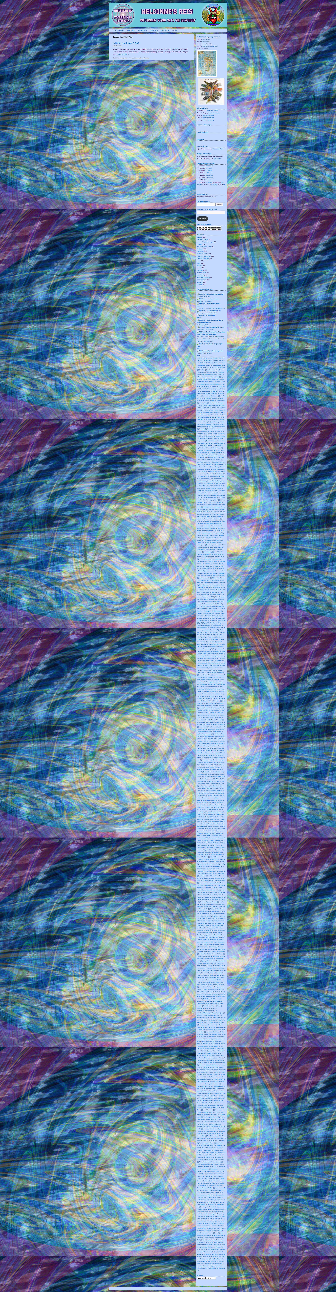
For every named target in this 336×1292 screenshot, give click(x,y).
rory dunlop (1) (220, 987)
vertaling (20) (218, 1202)
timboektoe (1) (211, 1162)
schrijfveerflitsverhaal (203, 277)
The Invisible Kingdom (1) (206, 1093)
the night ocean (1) (209, 1110)
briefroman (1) (201, 466)
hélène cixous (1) (202, 672)
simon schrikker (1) (215, 1024)
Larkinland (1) (203, 795)
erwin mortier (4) (202, 592)
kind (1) (204, 779)
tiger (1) (206, 1159)
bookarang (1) (218, 459)
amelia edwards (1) (203, 393)
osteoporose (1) (204, 923)
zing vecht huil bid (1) (214, 1261)
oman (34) (208, 911)
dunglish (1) (200, 566)
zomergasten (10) (218, 1263)
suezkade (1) (203, 1053)
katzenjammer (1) (204, 774)
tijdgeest (199, 284)
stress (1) (206, 1050)
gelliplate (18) (216, 623)
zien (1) (199, 1261)
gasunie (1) (205, 620)
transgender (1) (215, 1169)
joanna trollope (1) (213, 745)
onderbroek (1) (216, 911)
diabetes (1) (214, 542)
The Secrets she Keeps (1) (212, 1133)
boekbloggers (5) (202, 455)
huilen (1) (212, 708)
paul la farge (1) (218, 932)
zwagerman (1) (213, 1268)
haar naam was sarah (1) (204, 651)
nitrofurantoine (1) (204, 894)
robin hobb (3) (208, 982)
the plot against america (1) (211, 1117)
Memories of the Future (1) (205, 852)
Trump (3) (206, 1178)
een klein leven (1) (210, 571)
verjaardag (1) (201, 1202)
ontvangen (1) (207, 916)
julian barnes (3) (211, 767)
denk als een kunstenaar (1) (212, 540)
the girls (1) (214, 1081)
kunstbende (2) (206, 790)
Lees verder (123, 54)
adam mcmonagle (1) (211, 374)
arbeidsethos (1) (210, 417)
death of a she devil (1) (206, 537)
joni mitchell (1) (208, 757)
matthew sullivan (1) (216, 845)
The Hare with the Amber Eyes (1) (207, 1088)
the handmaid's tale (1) (218, 1086)
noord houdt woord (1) (204, 899)
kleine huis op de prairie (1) (213, 781)
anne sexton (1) (213, 407)
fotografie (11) (210, 611)
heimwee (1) (213, 667)
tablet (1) (206, 1060)
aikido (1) (219, 381)
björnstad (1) (201, 450)
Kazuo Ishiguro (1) (215, 774)
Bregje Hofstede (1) (219, 464)
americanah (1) (213, 393)
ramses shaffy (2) (213, 968)
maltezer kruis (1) (219, 826)
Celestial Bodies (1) (213, 471)
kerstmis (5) (219, 776)
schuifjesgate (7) (202, 1017)
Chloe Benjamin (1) (217, 478)
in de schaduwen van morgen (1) (209, 715)
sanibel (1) (222, 994)
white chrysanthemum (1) (209, 1240)
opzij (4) (209, 918)
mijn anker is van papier (204, 246)
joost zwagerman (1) (208, 760)
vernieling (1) (210, 1202)
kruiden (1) (218, 788)
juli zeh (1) (211, 764)
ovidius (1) (208, 925)
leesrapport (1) (207, 800)
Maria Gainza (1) (207, 835)
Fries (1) (214, 618)
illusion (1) (202, 712)
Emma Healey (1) (204, 585)
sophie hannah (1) (207, 1039)
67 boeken (214, 184)
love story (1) (211, 816)
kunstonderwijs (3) (202, 793)
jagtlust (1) (200, 734)
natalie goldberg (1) (210, 880)
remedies (205, 44)
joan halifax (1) (203, 745)
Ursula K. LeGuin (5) (208, 1188)
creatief (199, 244)
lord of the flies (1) (209, 814)
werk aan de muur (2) (208, 1233)
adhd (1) (221, 374)
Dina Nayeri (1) (218, 547)
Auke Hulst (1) (211, 429)
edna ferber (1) (219, 568)
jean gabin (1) (201, 741)
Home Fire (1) (212, 696)
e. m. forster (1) (215, 566)
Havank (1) (207, 665)
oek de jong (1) (209, 906)
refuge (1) (213, 972)
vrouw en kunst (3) (211, 1221)
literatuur (199, 265)
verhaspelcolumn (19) (210, 1199)
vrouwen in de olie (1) (203, 1223)
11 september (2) (207, 360)
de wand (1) (220, 533)
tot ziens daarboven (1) (211, 1166)
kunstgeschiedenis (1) (217, 790)
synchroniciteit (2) (216, 1058)
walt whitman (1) (214, 1225)
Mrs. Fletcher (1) (204, 873)
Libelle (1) (205, 809)
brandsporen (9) (208, 464)
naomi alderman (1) (216, 878)
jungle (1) (219, 767)
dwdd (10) (208, 566)
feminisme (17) (207, 606)
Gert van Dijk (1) (216, 630)
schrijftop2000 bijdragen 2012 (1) (207, 1010)
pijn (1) (217, 946)
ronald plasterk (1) (209, 987)
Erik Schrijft (216, 311)
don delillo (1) (218, 552)
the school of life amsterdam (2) (208, 1131)
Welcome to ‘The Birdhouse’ (205, 329)
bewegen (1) (203, 445)
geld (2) (201, 623)
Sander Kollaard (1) (213, 994)
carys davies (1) (202, 471)
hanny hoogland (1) (214, 656)
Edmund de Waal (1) (208, 568)
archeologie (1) (219, 417)
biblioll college (219, 327)
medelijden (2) (210, 847)
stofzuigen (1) (221, 1048)
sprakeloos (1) (211, 1041)
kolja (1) (208, 783)
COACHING (130, 30)
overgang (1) (220, 923)
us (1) (217, 1188)
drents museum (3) (202, 561)
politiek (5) (202, 954)
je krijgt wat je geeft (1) (216, 738)
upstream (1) (212, 1185)
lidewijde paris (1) (213, 809)
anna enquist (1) (214, 403)
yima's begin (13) (209, 1254)
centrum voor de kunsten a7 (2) (206, 474)
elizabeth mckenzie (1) (206, 580)
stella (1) (217, 1046)
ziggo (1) (204, 1261)
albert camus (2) (211, 384)
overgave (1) (201, 925)
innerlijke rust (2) (220, 722)
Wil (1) (207, 1242)
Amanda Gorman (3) (218, 391)
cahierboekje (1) (216, 466)
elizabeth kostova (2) (205, 578)
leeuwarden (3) (216, 800)
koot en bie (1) (219, 786)
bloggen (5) (213, 452)
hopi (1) (215, 698)
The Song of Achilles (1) (204, 1138)
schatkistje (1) (208, 998)
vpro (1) (212, 1218)
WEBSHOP (165, 30)
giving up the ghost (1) (209, 637)
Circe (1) (219, 481)
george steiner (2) (218, 625)
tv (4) (218, 1178)
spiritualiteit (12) (202, 1041)
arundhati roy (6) (216, 422)
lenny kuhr (138, 58)
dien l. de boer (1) (204, 547)
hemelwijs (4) (209, 675)
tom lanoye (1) (216, 1164)
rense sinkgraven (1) (215, 977)
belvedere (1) (217, 443)
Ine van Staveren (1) (217, 719)
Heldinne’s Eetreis (202, 132)
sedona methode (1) (211, 1020)
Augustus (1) (203, 429)
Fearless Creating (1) (210, 604)
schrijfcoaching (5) (213, 1003)
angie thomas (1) (211, 400)
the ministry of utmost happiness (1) (210, 1105)
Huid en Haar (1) (204, 708)
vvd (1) (213, 1223)
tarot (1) (212, 1062)
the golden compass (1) (214, 1084)
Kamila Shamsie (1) (211, 769)
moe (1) (222, 864)
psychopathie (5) (210, 958)
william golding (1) (202, 1244)
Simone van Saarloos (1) (218, 1027)
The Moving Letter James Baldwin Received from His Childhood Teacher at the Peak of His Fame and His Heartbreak (211, 339)
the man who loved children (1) (211, 1100)
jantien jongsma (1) (203, 738)
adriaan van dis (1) (215, 377)
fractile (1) (200, 613)
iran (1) (210, 727)
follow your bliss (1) (219, 608)
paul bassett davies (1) (206, 932)
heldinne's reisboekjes (204, 256)
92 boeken (209, 180)
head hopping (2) (216, 665)
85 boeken (209, 170)
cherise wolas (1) (204, 476)
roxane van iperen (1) (209, 989)
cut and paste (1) (219, 502)
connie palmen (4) (204, 495)
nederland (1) (214, 885)
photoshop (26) (208, 942)
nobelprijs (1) (207, 897)
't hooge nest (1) (202, 358)
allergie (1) (216, 388)
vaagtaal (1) (205, 1190)
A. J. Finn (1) (203, 370)
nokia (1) (214, 897)
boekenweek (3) (212, 455)
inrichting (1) (200, 724)
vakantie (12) (220, 1190)
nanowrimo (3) (206, 878)
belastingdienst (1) (206, 443)
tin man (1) (219, 1162)
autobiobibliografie (202, 239)
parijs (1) (208, 930)
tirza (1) (199, 1164)
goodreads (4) (211, 641)
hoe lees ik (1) (203, 696)
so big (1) (210, 1034)
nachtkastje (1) (212, 876)
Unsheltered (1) (203, 1185)
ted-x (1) (201, 1065)
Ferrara (212, 315)
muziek (199, 268)
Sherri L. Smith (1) (209, 1022)
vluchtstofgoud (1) (213, 1214)
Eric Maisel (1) (221, 589)
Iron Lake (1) (217, 727)
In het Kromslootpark (203, 296)
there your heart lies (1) (218, 1152)
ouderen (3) (212, 923)
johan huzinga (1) (208, 748)
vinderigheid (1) (205, 1207)
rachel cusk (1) (216, 963)
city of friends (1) (215, 485)
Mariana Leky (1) (218, 835)
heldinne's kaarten (202, 253)
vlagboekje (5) (201, 1211)
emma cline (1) (209, 582)
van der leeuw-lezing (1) (204, 1192)
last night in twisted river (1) (216, 795)
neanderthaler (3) (204, 885)
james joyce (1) (208, 734)
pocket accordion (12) (212, 951)
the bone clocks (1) (214, 1069)
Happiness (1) (221, 660)
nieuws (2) (206, 892)
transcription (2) (206, 1169)
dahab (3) (219, 504)
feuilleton (200, 249)
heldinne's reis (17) (205, 670)
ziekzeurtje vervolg (212, 110)
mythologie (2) (203, 876)
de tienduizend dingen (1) (211, 528)
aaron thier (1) (203, 372)
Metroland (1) (218, 852)
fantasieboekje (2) (213, 599)
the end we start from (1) (204, 1079)
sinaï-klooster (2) (202, 1029)
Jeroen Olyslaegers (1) (204, 743)
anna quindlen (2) (208, 405)
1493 (198, 348)
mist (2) (217, 864)
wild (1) (212, 1242)
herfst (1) (217, 677)
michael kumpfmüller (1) (218, 854)
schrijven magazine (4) (204, 1015)
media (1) (218, 847)
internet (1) (216, 724)
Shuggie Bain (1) (204, 1024)
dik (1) (212, 547)
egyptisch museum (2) (213, 573)
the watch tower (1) (208, 1147)
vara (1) (215, 1195)
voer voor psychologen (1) (207, 1216)
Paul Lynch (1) (201, 935)
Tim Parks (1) (203, 1162)
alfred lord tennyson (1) (204, 386)
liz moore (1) (216, 812)
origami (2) (211, 920)
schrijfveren (124, 58)
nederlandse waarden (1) (211, 887)
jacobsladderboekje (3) (206, 731)
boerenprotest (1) (208, 459)
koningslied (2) (210, 786)
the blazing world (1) (209, 1067)
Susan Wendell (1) (202, 1055)
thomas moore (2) (211, 1157)
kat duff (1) (200, 771)
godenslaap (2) (215, 639)
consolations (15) (215, 495)
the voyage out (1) (208, 1145)
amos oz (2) (216, 396)
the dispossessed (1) (217, 1076)
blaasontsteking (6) (211, 450)
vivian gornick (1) (209, 1209)
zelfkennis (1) (220, 1259)
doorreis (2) (214, 554)
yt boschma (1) (206, 1259)
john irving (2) (221, 750)
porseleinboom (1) (219, 954)
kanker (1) (220, 769)
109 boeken (209, 173)
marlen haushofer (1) (203, 840)
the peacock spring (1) (212, 1114)
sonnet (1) (206, 1036)
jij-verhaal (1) (215, 743)
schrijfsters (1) (209, 1006)
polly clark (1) (210, 954)
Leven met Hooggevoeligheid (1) (214, 807)
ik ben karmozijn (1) (215, 710)
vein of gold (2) (203, 1197)
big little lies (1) (201, 448)
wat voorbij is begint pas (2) (216, 1228)
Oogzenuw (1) (216, 916)
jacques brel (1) (218, 731)
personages (206, 39)
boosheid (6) (201, 462)
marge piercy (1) (212, 831)
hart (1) (223, 663)
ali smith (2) (215, 386)
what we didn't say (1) (218, 1235)
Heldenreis (200, 139)
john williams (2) (202, 753)
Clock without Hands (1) (209, 488)
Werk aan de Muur (217, 149)
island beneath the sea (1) (212, 729)
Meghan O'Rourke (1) (209, 850)
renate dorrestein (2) (215, 975)
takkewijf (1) (212, 1060)
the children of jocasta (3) (206, 1074)
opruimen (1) (203, 918)
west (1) (217, 1233)
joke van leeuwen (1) (213, 753)
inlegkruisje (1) (210, 722)
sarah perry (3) (201, 996)
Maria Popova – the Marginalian (206, 334)
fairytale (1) (204, 599)
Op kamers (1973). (202, 324)
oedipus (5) (200, 906)
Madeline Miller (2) (213, 824)
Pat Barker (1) (215, 930)
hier (206, 48)
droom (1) (216, 561)
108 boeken (209, 165)
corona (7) (202, 497)
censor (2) (222, 471)
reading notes (218, 351)
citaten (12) (205, 485)
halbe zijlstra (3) (204, 653)
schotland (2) (210, 1001)
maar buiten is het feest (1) (216, 821)
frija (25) (199, 620)
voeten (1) (218, 1216)
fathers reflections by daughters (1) (210, 601)
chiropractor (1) (206, 478)
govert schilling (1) (202, 644)
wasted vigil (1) (203, 1228)
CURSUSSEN (118, 30)
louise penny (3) (202, 816)
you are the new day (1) (211, 1256)
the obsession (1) (204, 1112)
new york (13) (217, 890)
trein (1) (217, 1173)
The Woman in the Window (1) (211, 1150)
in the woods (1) (217, 717)
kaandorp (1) (201, 769)
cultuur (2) (210, 502)
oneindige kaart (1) (207, 913)
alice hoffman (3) (207, 388)
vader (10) (212, 1190)
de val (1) (219, 530)
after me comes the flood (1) (207, 381)
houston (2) (218, 701)
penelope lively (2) (214, 937)
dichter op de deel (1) (213, 545)
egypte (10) (202, 573)
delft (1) (216, 537)
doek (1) (220, 549)
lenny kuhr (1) (213, 802)
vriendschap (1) (219, 1218)
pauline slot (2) (210, 935)
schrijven (199, 282)
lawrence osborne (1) (210, 798)
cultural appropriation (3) (212, 500)
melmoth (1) (220, 850)
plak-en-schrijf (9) (213, 949)
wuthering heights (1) (209, 1251)
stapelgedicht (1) (216, 1043)
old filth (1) (206, 909)
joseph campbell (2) (215, 762)
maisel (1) (211, 826)
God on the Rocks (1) (203, 639)
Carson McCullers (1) (218, 469)
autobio (199, 237)
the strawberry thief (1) (218, 1138)
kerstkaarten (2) (211, 776)
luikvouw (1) (207, 819)
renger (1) (206, 977)
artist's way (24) (206, 422)
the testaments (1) (202, 1140)
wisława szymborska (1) (208, 1247)
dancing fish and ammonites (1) (212, 507)
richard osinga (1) (213, 980)
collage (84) (200, 490)
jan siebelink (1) (210, 736)
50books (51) (206, 362)
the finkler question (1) (204, 1081)
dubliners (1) (208, 563)
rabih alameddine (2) (205, 963)
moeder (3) (200, 866)
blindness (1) (205, 452)
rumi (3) (209, 991)
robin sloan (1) (217, 982)
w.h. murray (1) (219, 1223)
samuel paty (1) (201, 994)
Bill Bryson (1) (219, 448)
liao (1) (199, 809)
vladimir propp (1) (220, 1209)
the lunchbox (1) (210, 1098)
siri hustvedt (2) (212, 1029)
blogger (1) (220, 452)
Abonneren (202, 218)
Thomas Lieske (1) (215, 1155)
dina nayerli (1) (201, 549)
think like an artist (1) (203, 1155)
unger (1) (214, 1183)
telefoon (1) (207, 1065)
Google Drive (217, 158)
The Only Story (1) (215, 1112)
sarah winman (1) (211, 996)
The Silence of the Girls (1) (215, 1136)
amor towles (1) (207, 396)
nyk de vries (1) (210, 904)
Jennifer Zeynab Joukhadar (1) (215, 741)
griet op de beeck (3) (210, 646)
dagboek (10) (212, 504)
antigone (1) (218, 412)
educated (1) (201, 571)
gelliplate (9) (207, 623)
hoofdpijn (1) (208, 698)
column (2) (217, 490)
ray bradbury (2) (202, 970)
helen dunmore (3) (217, 670)
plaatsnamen (207, 41)
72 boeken (209, 168)
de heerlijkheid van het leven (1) (212, 519)
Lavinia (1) (200, 798)
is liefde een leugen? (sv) (126, 43)
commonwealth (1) (212, 492)
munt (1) (211, 873)
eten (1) (209, 592)
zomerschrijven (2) (202, 1266)
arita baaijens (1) (202, 419)
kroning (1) (211, 788)
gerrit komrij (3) (206, 630)
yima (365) (200, 1254)
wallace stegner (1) (203, 1225)
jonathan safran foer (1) (210, 755)
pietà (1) (212, 946)
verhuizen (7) (221, 1199)
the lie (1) (208, 1095)
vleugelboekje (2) (219, 1211)
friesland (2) (221, 618)
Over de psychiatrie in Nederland (207, 313)
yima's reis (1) (218, 1254)
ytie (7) (213, 1259)
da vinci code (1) (202, 504)
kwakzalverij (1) (212, 793)
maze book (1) (201, 847)
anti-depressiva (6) (208, 412)
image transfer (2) (211, 712)
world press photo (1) (214, 1249)
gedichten (200, 251)
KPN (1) (199, 788)
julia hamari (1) (201, 767)
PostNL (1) (200, 956)
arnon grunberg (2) (213, 419)
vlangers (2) (209, 1211)
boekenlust (216, 299)
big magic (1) (210, 448)
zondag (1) (211, 1266)
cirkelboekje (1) (210, 483)
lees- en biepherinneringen (205, 242)
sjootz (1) (220, 1029)
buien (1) (208, 466)
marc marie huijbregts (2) (204, 828)
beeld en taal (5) (212, 440)
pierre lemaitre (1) (204, 946)
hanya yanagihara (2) (209, 660)
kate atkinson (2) (209, 771)
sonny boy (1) (213, 1036)
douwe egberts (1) (204, 559)
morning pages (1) (202, 868)
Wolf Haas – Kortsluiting (204, 301)
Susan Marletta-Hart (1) (214, 1053)
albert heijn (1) (220, 384)
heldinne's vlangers (203, 258)
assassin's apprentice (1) (213, 424)
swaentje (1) (212, 1055)
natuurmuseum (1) (210, 883)
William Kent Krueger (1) (215, 1244)
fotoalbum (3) (201, 611)
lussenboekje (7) (216, 819)
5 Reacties (146, 58)
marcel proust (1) (217, 828)
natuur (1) (202, 883)
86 (224, 184)
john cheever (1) (211, 750)
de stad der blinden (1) (210, 526)
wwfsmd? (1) (219, 1251)
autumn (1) (211, 433)
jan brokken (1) (217, 734)
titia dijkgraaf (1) (207, 1164)
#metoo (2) (211, 358)
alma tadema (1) (207, 391)
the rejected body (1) (212, 1124)
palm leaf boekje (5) (212, 928)
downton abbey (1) (216, 559)
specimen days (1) (218, 1039)
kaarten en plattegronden (210, 46)
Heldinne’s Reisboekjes (204, 125)
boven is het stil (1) (211, 462)
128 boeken (209, 177)
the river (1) (206, 1129)
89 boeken (209, 182)
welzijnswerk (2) (201, 1230)
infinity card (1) (201, 722)
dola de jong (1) (209, 552)
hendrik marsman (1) (219, 675)
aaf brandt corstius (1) (213, 370)
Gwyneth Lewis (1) (218, 649)
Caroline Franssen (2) (205, 469)
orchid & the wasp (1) (218, 918)
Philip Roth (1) (214, 939)
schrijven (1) (221, 1013)
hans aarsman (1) (210, 658)
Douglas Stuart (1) (209, 556)
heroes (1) (210, 679)
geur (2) (212, 632)
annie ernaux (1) (216, 410)
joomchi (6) (216, 757)
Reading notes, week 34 (204, 353)
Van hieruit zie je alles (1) (204, 1195)
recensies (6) (206, 972)
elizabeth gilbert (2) (207, 575)
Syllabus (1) (207, 1058)
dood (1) (199, 554)
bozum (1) (200, 464)
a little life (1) (203, 365)
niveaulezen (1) (215, 894)
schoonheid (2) (201, 1001)
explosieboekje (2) (216, 594)
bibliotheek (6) (219, 445)
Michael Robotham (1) (216, 857)
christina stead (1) (202, 481)
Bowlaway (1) (221, 462)
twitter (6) (207, 1181)
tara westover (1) (204, 1062)
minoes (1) (212, 864)
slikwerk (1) (218, 1032)
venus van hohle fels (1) (216, 1197)
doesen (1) (200, 552)
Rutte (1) (222, 991)
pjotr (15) (204, 949)
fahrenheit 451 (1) (209, 597)
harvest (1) (200, 665)
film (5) (199, 608)
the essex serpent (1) (218, 1079)
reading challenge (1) (213, 970)
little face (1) (208, 812)
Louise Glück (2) (220, 814)
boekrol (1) (202, 457)
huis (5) (218, 708)
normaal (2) (204, 902)
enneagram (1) (217, 587)
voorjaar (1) (206, 1218)
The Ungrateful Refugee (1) (207, 1143)
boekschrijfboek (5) (211, 457)
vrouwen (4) (220, 1221)
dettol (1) (207, 542)
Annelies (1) (206, 410)
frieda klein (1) (207, 618)
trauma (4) (207, 1171)
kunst (198, 261)
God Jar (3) (219, 637)
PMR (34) (203, 951)
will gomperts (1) (219, 1242)
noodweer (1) (221, 897)
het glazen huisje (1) (214, 682)
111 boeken (209, 175)
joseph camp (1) (204, 762)
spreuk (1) (219, 1041)
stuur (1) (211, 1050)
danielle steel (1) (214, 509)
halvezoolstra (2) (214, 653)
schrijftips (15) (218, 1006)
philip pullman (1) (204, 939)
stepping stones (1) (210, 1048)
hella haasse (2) (213, 672)
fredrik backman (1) (212, 615)
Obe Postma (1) (220, 904)
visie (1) (201, 1209)
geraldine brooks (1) (203, 627)
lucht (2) (217, 816)
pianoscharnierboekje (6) (206, 944)
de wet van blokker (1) (204, 535)
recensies (200, 270)
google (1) (219, 641)
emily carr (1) (217, 580)
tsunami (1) (213, 1178)
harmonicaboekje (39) (203, 663)
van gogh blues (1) (217, 1192)
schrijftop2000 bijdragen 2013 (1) (207, 1013)
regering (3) (220, 972)
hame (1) (222, 653)
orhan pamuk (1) (202, 920)
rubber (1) (219, 989)
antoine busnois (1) (212, 414)
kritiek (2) (205, 788)
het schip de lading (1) (213, 689)
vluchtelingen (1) (202, 1214)
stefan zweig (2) (210, 1046)
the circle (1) (218, 1074)
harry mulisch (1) (215, 663)
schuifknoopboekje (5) (214, 1017)
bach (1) (216, 433)
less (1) (201, 807)
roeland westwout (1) (214, 984)
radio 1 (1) (206, 965)
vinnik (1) (213, 1207)
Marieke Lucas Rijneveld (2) (217, 838)
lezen (198, 263)
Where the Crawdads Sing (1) (206, 1237)
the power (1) (211, 1119)
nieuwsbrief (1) (214, 892)
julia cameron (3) (219, 764)
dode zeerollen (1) (211, 549)
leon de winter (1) (209, 805)
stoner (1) (200, 1050)
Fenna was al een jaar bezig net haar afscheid (211, 308)
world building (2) (202, 1249)
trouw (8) (215, 1176)
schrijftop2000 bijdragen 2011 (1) (207, 1008)
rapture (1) (222, 968)
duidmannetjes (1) (217, 563)
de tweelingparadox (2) (209, 530)
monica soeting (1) (218, 866)
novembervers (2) (213, 902)
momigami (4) (208, 866)
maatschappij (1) (202, 824)
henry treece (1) (202, 677)
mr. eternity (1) (213, 868)
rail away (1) (219, 965)
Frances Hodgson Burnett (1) (212, 613)
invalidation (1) (203, 727)
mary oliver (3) (221, 842)
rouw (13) (200, 989)
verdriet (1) (200, 1199)
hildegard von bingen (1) (211, 691)
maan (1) (205, 821)
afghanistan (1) (213, 379)
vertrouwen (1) (212, 1204)
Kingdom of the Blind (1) (214, 779)
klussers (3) (202, 783)
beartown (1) (203, 438)
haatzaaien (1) (217, 651)
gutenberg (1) (209, 649)
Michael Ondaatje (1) (203, 857)
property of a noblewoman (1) (213, 956)
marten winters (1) (215, 840)
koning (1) (202, 786)
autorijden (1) (203, 433)
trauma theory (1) (216, 1171)
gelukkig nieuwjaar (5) (205, 625)
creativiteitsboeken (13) (213, 497)
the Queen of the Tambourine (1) (212, 1121)
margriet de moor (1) (210, 833)
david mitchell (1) (218, 511)
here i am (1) (211, 677)
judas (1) (204, 764)
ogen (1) (216, 906)
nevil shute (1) (208, 890)
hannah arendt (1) (202, 656)
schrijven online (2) (216, 1015)
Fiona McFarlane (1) (207, 608)
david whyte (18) (211, 514)
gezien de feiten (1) (212, 634)
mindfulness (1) (203, 864)
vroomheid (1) (201, 1221)
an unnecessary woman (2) (210, 398)
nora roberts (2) (215, 899)
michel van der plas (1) (212, 859)
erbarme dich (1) (212, 589)
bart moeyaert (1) (211, 436)
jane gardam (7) (220, 736)
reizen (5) (200, 975)
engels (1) (210, 587)
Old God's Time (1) (215, 909)
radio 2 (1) (212, 965)
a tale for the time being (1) (215, 365)
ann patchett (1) (204, 403)
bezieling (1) (210, 445)
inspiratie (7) (208, 724)
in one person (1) (206, 717)
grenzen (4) (200, 646)
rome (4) (201, 987)
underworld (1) (207, 1183)
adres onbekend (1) (203, 377)
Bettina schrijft (219, 294)
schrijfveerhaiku (201, 279)
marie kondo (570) (202, 838)
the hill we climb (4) (207, 1091)
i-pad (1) (206, 710)
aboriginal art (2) (213, 372)
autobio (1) (213, 431)
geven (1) (217, 632)
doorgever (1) (207, 554)
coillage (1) (220, 488)
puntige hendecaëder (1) (209, 961)
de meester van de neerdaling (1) (213, 521)
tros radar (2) (208, 1176)
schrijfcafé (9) (204, 1003)
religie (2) (206, 975)
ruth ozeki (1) (216, 991)
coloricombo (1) (209, 490)
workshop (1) (219, 1247)
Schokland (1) (217, 998)
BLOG (174, 30)
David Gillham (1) (207, 511)
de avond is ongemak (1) (209, 516)
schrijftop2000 (201, 272)
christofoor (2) (212, 481)
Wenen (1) (210, 1230)
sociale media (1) (218, 1034)
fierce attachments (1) (218, 606)
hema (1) (201, 675)
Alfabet (199, 317)
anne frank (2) (203, 407)
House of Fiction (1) (208, 701)
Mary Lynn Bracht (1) (210, 842)
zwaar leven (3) (203, 1268)
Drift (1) (211, 561)
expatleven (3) (206, 594)
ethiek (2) (215, 592)
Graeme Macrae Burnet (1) (216, 644)
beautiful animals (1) (213, 438)
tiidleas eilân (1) (214, 1159)
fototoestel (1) (218, 611)
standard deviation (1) (203, 1043)
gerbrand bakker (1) (216, 627)
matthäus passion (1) (203, 845)
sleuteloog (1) (210, 1032)
